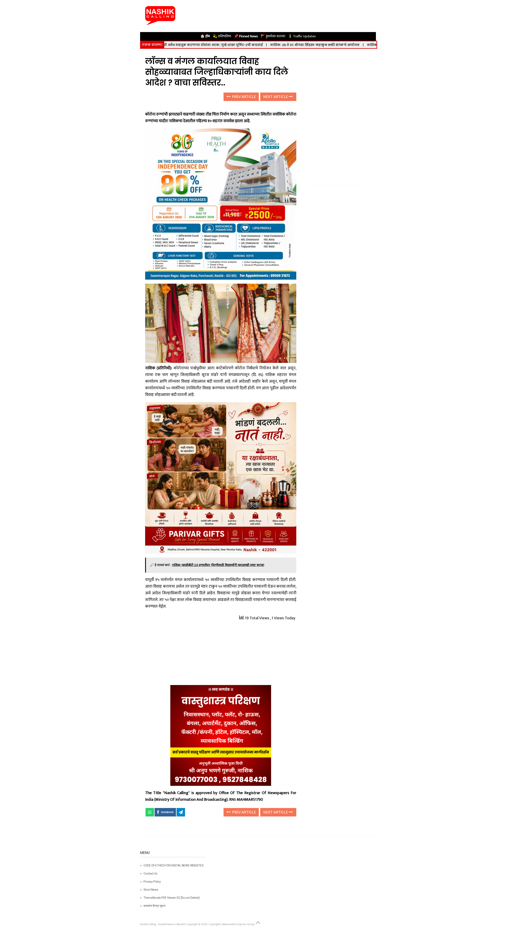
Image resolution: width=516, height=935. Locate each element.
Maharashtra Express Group (238, 924)
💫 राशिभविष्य (222, 36)
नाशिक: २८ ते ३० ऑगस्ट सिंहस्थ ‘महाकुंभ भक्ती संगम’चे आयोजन (255, 45)
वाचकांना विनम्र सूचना (154, 905)
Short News (151, 889)
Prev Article (243, 96)
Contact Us (150, 873)
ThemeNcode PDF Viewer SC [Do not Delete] (172, 897)
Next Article (276, 96)
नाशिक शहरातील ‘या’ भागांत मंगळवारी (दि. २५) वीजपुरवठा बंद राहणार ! (358, 45)
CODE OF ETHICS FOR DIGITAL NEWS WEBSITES (174, 865)
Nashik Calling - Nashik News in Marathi (162, 924)
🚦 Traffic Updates (302, 36)
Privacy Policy (152, 881)
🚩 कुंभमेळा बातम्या (273, 36)
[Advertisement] (220, 655)
